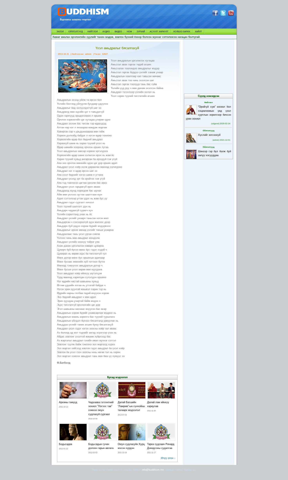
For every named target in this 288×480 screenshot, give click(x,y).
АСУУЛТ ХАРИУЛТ (159, 31)
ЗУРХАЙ (141, 31)
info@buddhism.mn (153, 469)
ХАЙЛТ (198, 31)
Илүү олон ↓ (168, 458)
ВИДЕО (118, 31)
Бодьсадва (65, 444)
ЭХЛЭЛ (60, 31)
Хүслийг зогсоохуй (209, 134)
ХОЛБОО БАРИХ (181, 31)
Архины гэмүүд (68, 402)
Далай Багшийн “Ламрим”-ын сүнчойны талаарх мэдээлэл (131, 406)
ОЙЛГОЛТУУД (75, 31)
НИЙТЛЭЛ (92, 31)
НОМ (129, 31)
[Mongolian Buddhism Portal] (83, 15)
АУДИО (106, 31)
